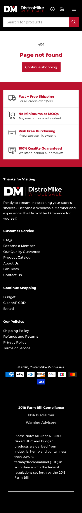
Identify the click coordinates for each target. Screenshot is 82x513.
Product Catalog (17, 257)
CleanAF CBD (14, 303)
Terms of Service (16, 348)
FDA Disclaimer (41, 415)
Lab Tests (11, 269)
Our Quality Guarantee (21, 252)
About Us (11, 263)
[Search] (74, 22)
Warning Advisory (41, 422)
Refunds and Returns (20, 336)
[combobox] (41, 22)
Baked (8, 309)
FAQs (7, 240)
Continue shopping (41, 67)
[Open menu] (74, 9)
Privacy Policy (14, 342)
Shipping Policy (16, 331)
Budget (9, 297)
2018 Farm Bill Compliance (41, 407)
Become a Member (19, 246)
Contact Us (12, 275)
